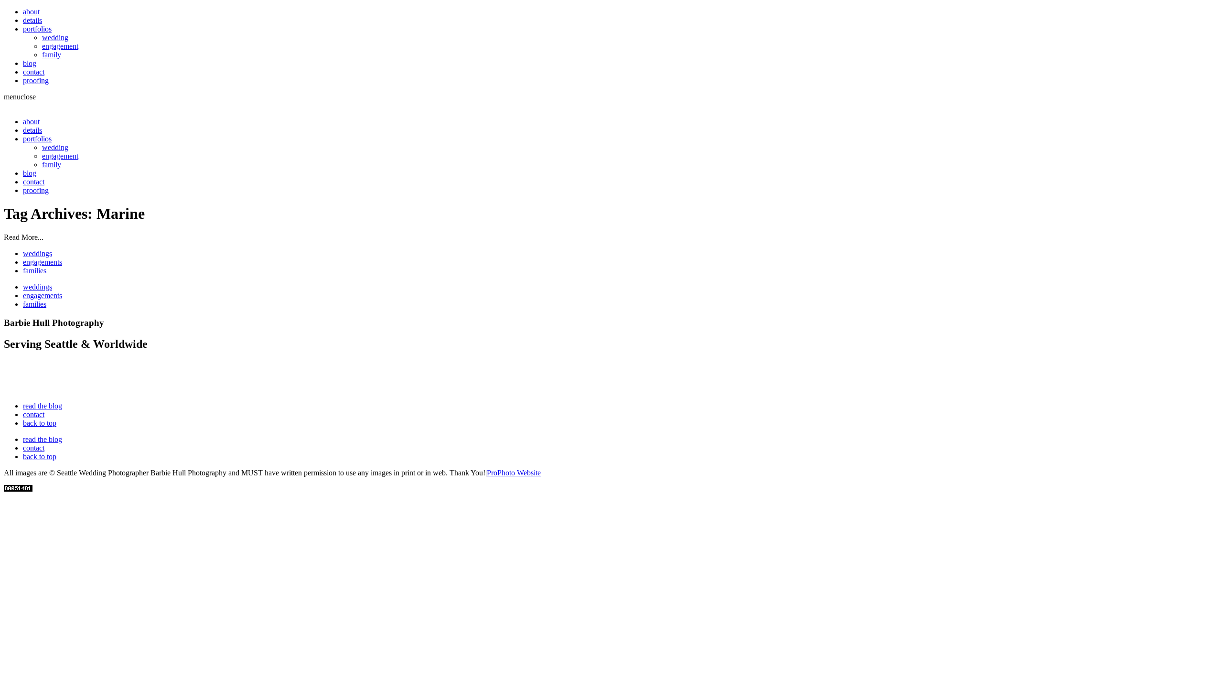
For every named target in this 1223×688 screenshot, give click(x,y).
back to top (39, 423)
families (34, 271)
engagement (60, 46)
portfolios (37, 29)
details (32, 20)
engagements (42, 262)
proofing (36, 80)
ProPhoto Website (514, 473)
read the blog (42, 406)
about (31, 12)
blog (29, 63)
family (51, 55)
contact (33, 72)
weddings (37, 253)
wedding (55, 37)
